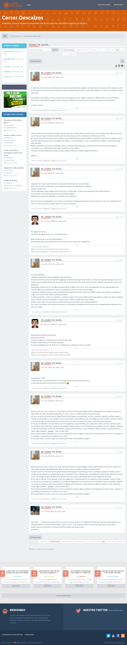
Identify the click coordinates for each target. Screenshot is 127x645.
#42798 (119, 260)
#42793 (119, 217)
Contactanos (29, 634)
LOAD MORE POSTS (63, 596)
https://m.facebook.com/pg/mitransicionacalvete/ (50, 249)
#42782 (119, 118)
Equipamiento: (11, 127)
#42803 (119, 320)
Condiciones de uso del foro (12, 634)
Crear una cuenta (104, 4)
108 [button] (107, 50)
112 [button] (65, 54)
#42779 (119, 73)
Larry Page (114, 576)
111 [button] (122, 50)
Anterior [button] (93, 50)
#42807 (119, 396)
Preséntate (10, 160)
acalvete (47, 221)
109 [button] (112, 50)
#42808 (119, 451)
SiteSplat (50, 576)
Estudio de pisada (10, 180)
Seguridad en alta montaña (14, 168)
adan (46, 77)
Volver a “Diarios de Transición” (42, 549)
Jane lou (82, 576)
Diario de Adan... (39, 44)
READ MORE (16, 586)
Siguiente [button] (71, 54)
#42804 (119, 363)
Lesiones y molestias (14, 185)
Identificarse (118, 4)
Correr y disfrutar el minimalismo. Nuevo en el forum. (13, 152)
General (9, 173)
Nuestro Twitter (103, 610)
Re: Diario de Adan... (52, 73)
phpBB (40, 643)
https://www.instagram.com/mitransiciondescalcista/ (50, 251)
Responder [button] (36, 61)
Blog (29, 5)
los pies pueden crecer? (13, 135)
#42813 (119, 507)
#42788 (119, 169)
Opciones (43, 541)
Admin (18, 576)
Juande (46, 511)
